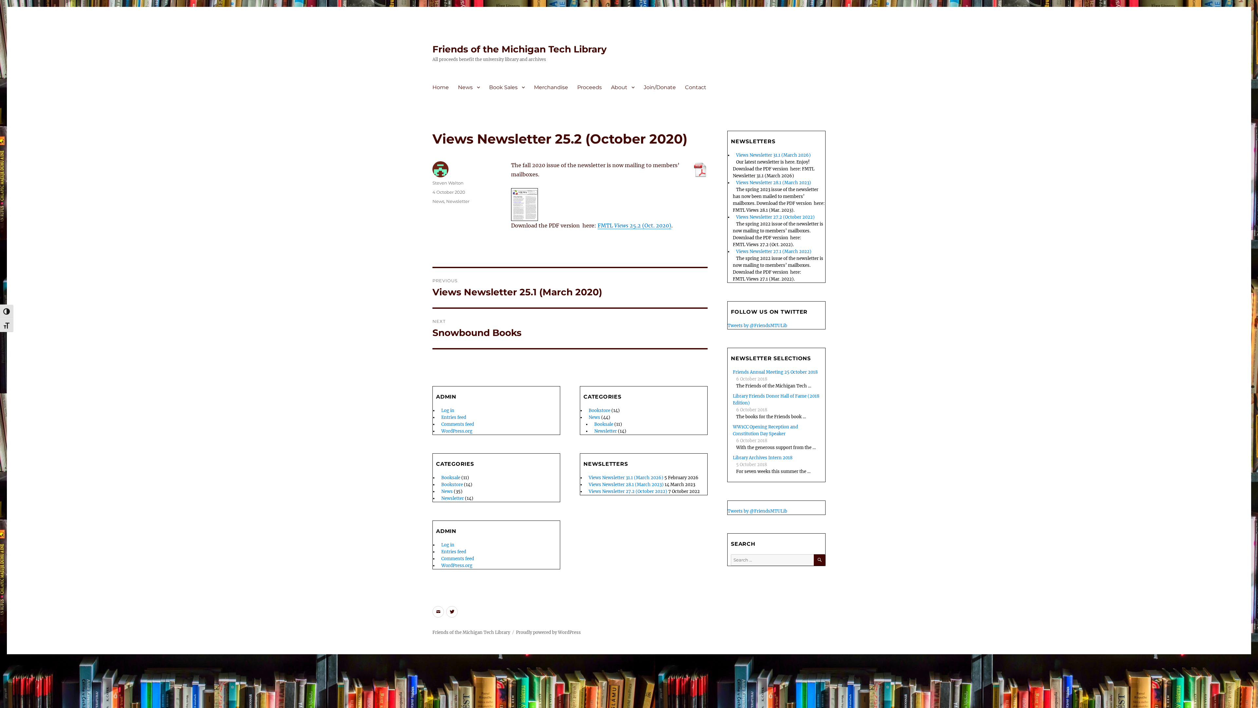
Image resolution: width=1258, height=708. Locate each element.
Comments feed (457, 424)
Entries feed (453, 417)
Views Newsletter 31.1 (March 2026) (626, 478)
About (619, 87)
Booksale (450, 478)
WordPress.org (456, 431)
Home (440, 87)
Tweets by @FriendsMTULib (757, 325)
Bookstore (452, 484)
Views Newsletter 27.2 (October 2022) (628, 491)
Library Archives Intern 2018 (762, 458)
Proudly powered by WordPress (548, 632)
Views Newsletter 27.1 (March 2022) (773, 251)
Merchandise (551, 87)
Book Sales (503, 87)
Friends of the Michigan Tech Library (519, 49)
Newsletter (457, 201)
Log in (447, 410)
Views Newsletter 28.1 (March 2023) (626, 484)
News (465, 87)
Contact (695, 87)
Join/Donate (660, 87)
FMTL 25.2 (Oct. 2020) (634, 225)
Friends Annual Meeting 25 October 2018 (775, 372)
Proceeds (589, 87)
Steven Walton (448, 183)
